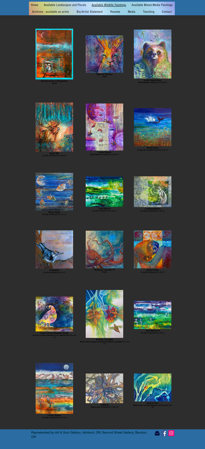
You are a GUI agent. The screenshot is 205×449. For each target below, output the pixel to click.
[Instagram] (171, 433)
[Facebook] (164, 433)
